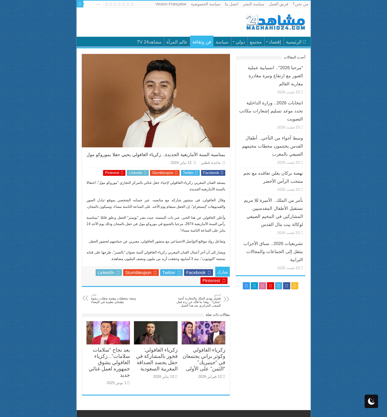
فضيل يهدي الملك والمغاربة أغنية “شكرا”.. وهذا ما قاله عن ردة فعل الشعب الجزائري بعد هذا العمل (198, 300)
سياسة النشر (253, 4)
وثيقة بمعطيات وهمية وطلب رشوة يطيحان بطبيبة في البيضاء (113, 299)
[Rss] (132, 4)
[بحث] (80, 4)
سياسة (222, 41)
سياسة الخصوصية (205, 4)
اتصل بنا (231, 4)
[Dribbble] (115, 4)
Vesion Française (170, 4)
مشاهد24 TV (149, 41)
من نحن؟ (300, 4)
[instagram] (106, 4)
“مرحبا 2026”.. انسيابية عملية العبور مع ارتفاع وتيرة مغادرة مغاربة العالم (275, 75)
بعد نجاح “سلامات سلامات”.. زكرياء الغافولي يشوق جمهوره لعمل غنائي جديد (109, 362)
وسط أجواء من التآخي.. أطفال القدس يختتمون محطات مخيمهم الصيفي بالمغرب (272, 146)
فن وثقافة (201, 41)
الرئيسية (294, 41)
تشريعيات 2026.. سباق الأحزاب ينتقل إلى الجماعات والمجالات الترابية (273, 251)
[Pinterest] (119, 4)
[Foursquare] (111, 4)
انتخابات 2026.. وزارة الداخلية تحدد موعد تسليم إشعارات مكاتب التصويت (271, 110)
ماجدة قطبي (211, 163)
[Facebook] (128, 4)
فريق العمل (278, 4)
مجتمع (256, 41)
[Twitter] (123, 4)
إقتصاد (275, 41)
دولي (240, 41)
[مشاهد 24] (275, 22)
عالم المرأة (176, 41)
